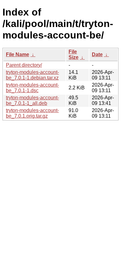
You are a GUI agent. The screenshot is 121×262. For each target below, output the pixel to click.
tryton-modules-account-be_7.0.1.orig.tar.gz (32, 113)
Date (97, 54)
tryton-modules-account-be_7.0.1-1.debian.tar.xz (32, 75)
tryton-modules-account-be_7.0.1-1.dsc (32, 87)
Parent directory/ (24, 65)
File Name (17, 54)
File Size (73, 54)
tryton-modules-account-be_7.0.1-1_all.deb (32, 100)
